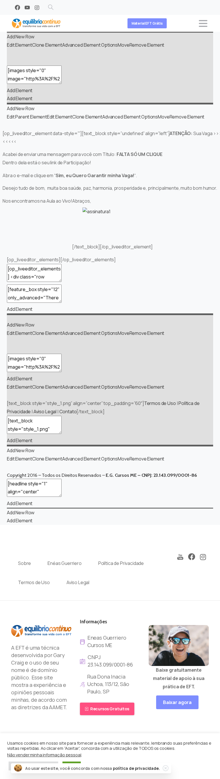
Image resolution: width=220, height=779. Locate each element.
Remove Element (146, 45)
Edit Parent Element (27, 117)
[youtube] (27, 7)
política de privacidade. (136, 768)
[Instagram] (203, 557)
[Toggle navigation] (203, 23)
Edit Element (19, 45)
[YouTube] (180, 557)
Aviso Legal (45, 411)
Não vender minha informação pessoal (44, 755)
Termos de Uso (160, 403)
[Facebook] (17, 7)
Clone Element (47, 45)
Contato (68, 411)
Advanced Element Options (90, 45)
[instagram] (37, 7)
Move (123, 45)
